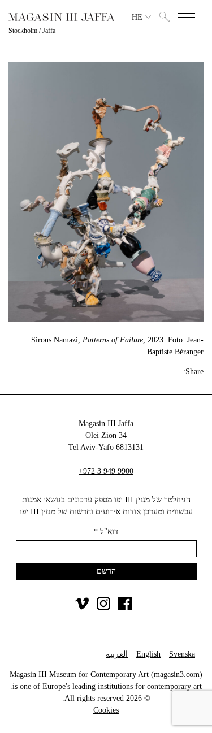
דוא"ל (106, 531)
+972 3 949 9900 (106, 471)
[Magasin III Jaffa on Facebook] (125, 608)
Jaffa (48, 30)
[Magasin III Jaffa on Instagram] (103, 608)
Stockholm (22, 30)
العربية (117, 654)
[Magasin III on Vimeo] (82, 608)
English (148, 654)
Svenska (182, 654)
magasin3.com (177, 674)
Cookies (106, 710)
